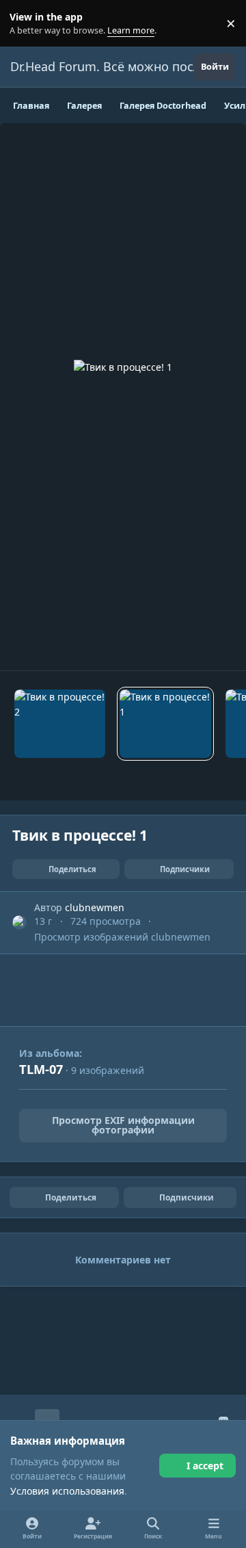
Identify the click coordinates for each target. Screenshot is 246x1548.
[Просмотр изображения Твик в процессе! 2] (59, 724)
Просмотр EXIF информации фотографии (123, 1125)
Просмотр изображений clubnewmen (122, 936)
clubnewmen (94, 907)
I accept (205, 1465)
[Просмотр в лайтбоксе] (123, 396)
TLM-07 (41, 1069)
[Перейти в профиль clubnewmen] (19, 922)
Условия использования (67, 1490)
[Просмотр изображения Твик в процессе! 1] (165, 724)
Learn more (26, 23)
